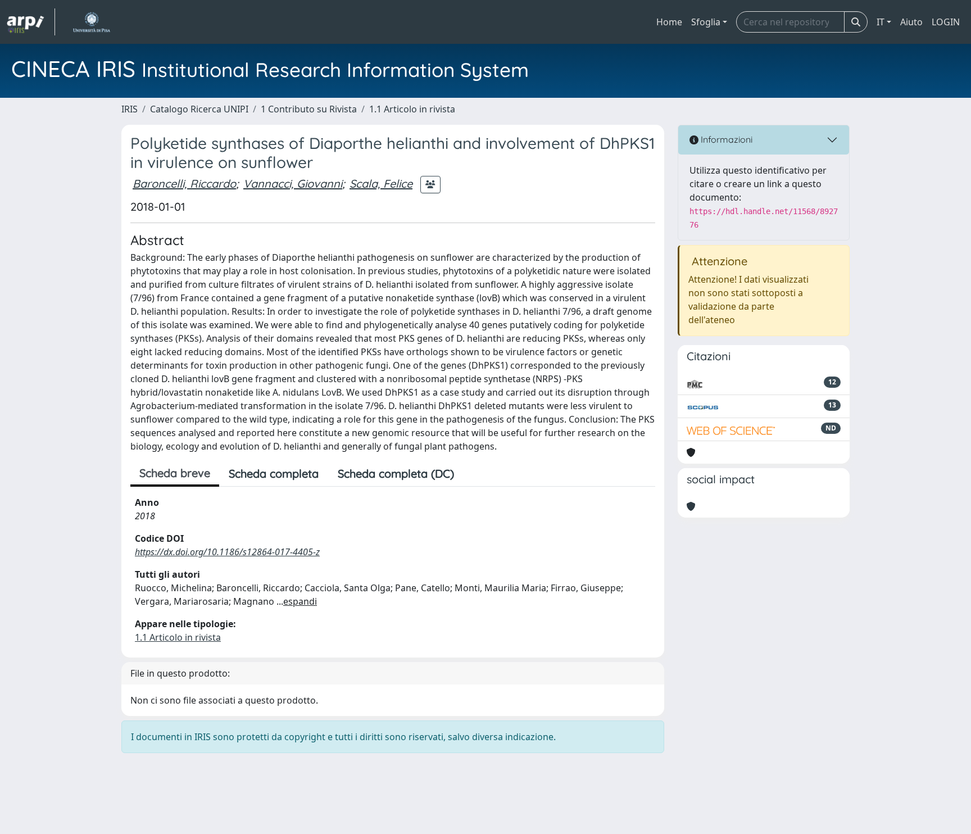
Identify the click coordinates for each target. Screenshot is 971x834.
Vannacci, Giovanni (292, 183)
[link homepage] (31, 21)
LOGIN (946, 22)
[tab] (473, 474)
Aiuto (911, 22)
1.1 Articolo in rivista (412, 109)
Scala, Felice (381, 183)
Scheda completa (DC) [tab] (396, 473)
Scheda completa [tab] (274, 473)
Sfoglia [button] (705, 22)
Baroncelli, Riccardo (184, 183)
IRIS (129, 109)
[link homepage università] (91, 21)
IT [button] (880, 22)
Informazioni (725, 139)
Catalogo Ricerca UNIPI (199, 109)
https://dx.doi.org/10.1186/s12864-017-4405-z (227, 552)
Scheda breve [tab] (174, 473)
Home (669, 22)
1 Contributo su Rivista (309, 109)
